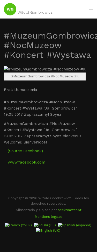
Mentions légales (49, 217)
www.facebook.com (26, 162)
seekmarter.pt (69, 210)
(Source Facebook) (25, 151)
